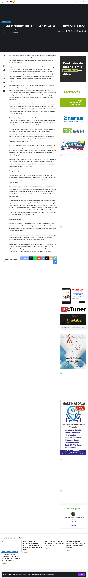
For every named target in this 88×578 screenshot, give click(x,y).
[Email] (80, 31)
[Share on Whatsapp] (72, 31)
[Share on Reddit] (4, 70)
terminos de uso (50, 574)
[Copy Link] (82, 31)
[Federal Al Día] (10, 2)
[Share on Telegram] (74, 31)
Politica (5, 551)
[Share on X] (69, 31)
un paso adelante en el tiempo (11, 30)
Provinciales (6, 21)
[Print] (85, 31)
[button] (81, 574)
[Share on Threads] (77, 31)
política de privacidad (38, 574)
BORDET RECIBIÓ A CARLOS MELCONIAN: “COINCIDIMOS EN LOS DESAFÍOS (54, 543)
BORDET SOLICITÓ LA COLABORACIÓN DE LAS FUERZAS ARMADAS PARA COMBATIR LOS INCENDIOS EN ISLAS (32, 545)
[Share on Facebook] (66, 31)
